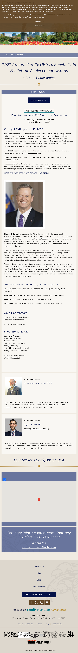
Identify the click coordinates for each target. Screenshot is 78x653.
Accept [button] (38, 22)
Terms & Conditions (34, 624)
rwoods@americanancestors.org (36, 429)
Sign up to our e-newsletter (37, 595)
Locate (4, 479)
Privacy (21, 624)
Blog (39, 580)
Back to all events (14, 55)
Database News (39, 586)
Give (39, 573)
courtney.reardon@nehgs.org (39, 547)
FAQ (47, 624)
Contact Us (39, 567)
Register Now (37, 100)
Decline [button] (38, 26)
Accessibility (57, 624)
